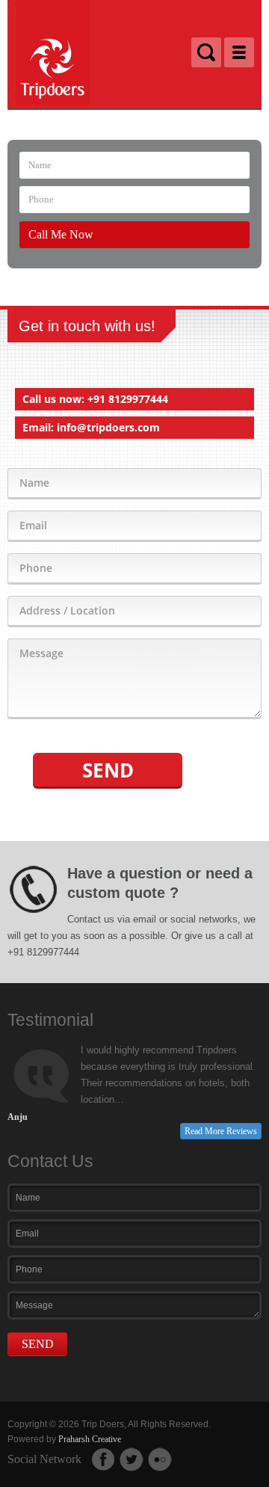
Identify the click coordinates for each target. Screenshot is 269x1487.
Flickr (160, 1459)
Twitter (131, 1459)
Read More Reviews (221, 1131)
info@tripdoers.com (108, 427)
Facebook (103, 1459)
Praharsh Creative (89, 1439)
